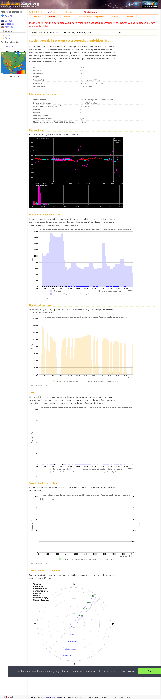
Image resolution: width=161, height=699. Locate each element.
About (8, 38)
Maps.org (20, 3)
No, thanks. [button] (128, 671)
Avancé (130, 16)
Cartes (53, 12)
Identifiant (10, 46)
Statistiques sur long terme (91, 16)
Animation (15, 76)
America (9, 26)
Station (52, 16)
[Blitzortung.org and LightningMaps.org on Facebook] (128, 4)
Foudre (37, 16)
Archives (70, 12)
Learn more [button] (109, 671)
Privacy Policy (124, 697)
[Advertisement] (93, 686)
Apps (7, 35)
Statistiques (90, 12)
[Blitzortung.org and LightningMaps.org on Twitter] (136, 4)
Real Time (10, 16)
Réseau (67, 16)
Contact (114, 697)
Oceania (9, 23)
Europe (8, 20)
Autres (115, 16)
